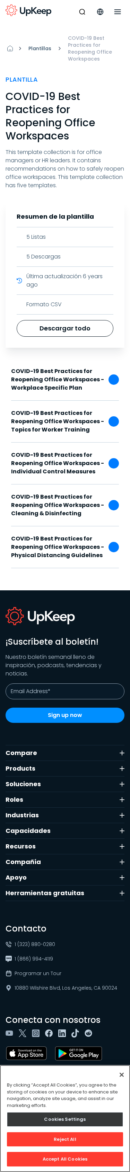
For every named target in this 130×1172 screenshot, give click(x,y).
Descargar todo (65, 328)
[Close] (121, 1074)
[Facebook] (50, 1033)
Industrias (22, 815)
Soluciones (23, 784)
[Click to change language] (100, 11)
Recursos (21, 846)
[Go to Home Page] (28, 10)
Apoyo (16, 877)
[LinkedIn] (63, 1033)
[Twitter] (24, 1033)
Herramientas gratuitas (45, 893)
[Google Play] (80, 1053)
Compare (21, 752)
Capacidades (28, 830)
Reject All (65, 1139)
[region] (65, 1118)
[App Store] (28, 1053)
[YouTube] (11, 1033)
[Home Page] (10, 48)
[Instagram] (37, 1033)
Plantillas (39, 48)
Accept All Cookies (65, 1159)
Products (20, 768)
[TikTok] (76, 1033)
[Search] (82, 11)
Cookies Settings (65, 1119)
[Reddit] (90, 1033)
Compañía (23, 861)
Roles (14, 799)
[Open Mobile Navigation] (117, 12)
